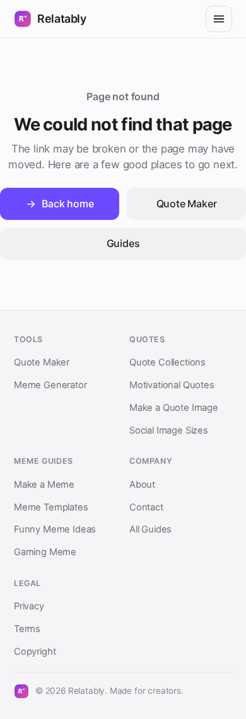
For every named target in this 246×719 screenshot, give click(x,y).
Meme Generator (50, 385)
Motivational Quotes (171, 385)
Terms (27, 629)
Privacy (29, 606)
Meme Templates (51, 507)
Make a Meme (44, 484)
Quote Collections (167, 362)
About (142, 484)
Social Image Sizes (168, 430)
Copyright (35, 651)
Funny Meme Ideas (55, 529)
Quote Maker (186, 203)
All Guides (150, 529)
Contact (146, 507)
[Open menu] (219, 19)
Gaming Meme (45, 552)
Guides (123, 243)
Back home (67, 203)
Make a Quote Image (173, 407)
